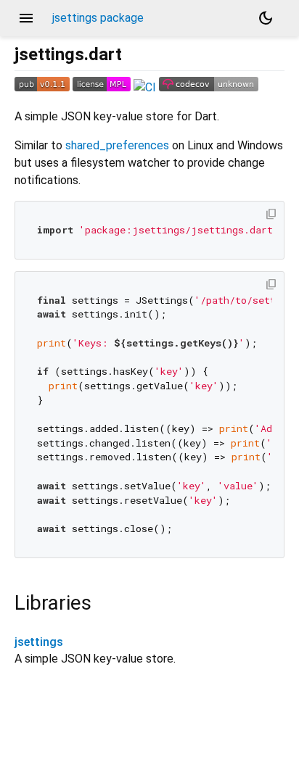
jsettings (39, 642)
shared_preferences (117, 145)
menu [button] (26, 18)
